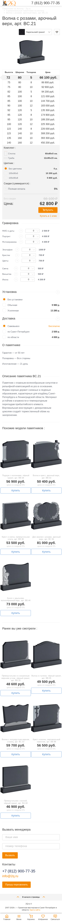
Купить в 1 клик (48, 216)
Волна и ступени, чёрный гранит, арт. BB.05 (46, 677)
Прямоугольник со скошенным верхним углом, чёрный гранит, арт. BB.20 (16, 678)
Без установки (15, 299)
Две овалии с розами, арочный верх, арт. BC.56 (46, 538)
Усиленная (13, 310)
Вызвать (10, 855)
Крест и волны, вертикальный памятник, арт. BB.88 (46, 740)
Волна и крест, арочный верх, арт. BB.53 (46, 476)
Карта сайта (35, 910)
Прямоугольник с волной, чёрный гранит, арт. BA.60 (16, 802)
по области (13, 337)
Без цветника (15, 168)
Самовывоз (13, 326)
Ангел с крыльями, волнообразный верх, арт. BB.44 (15, 599)
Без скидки (10, 198)
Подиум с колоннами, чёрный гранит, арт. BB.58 (15, 476)
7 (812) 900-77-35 (45, 3)
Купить (49, 210)
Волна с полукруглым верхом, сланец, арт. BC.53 (16, 740)
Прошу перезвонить (16, 884)
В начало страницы (31, 897)
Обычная (12, 305)
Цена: (8, 204)
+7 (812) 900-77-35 (18, 871)
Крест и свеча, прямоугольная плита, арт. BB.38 (16, 538)
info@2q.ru (10, 876)
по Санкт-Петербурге (18, 331)
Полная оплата (16, 189)
